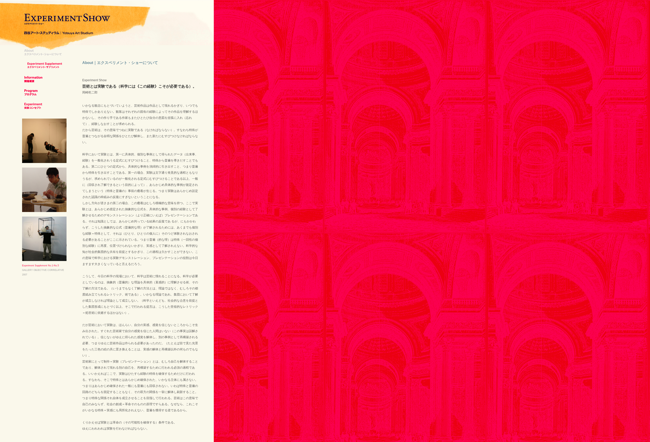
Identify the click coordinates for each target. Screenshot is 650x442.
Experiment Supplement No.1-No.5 (40, 265)
